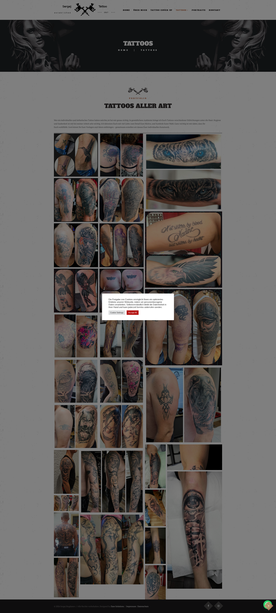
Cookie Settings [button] (116, 313)
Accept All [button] (132, 313)
